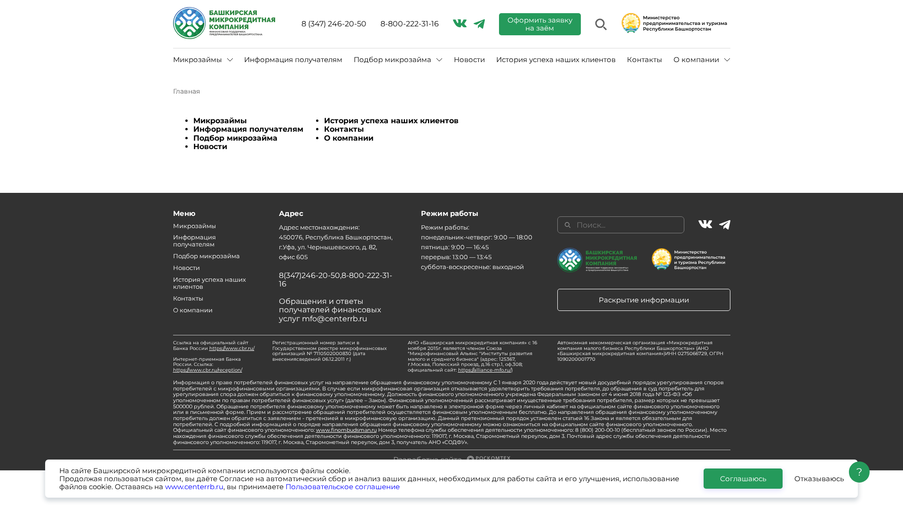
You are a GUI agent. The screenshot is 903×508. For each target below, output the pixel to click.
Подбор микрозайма (235, 138)
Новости (469, 60)
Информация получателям (293, 60)
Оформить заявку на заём (539, 24)
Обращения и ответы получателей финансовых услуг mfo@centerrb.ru (330, 310)
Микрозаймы (220, 120)
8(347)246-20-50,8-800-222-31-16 (335, 279)
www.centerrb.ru (194, 486)
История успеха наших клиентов (556, 60)
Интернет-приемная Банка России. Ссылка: (207, 364)
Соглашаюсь (743, 478)
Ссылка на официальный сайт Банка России (213, 345)
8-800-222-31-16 (409, 24)
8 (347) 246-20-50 (333, 24)
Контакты (644, 60)
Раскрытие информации (644, 299)
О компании (348, 138)
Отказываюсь (819, 479)
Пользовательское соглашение (342, 486)
